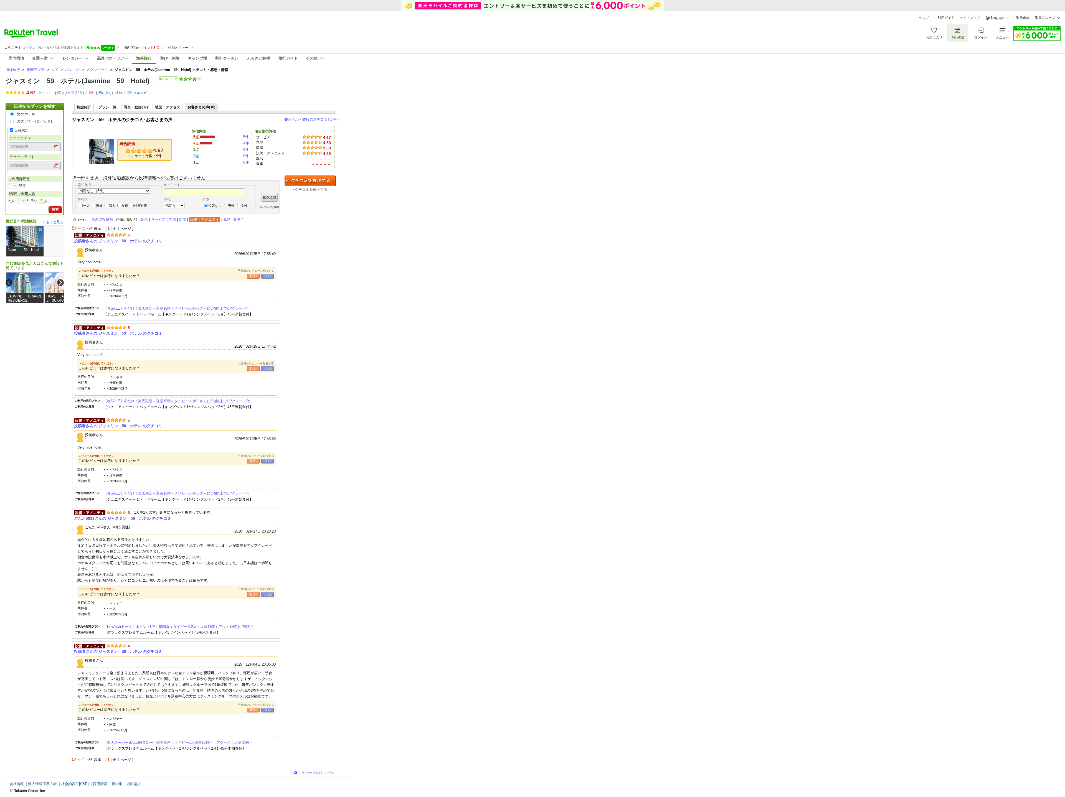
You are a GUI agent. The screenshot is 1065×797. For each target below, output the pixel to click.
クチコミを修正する (311, 189)
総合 (144, 219)
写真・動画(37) (136, 107)
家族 (99, 206)
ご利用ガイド (944, 18)
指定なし (215, 206)
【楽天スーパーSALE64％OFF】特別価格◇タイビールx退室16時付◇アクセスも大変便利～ (177, 742)
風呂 (226, 219)
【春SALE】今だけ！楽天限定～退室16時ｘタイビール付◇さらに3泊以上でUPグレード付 (176, 308)
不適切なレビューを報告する (256, 270)
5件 (246, 137)
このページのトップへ (316, 773)
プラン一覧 (107, 107)
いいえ (267, 276)
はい (253, 276)
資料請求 (133, 784)
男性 (231, 206)
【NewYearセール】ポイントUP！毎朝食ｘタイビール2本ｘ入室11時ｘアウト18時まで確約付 (179, 627)
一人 (86, 206)
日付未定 (21, 130)
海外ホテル (26, 114)
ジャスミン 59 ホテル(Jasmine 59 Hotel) (77, 81)
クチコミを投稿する (310, 180)
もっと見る (55, 222)
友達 (124, 206)
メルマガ (140, 93)
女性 (244, 206)
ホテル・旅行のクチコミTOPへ (313, 119)
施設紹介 (84, 107)
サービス (158, 219)
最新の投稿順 (102, 219)
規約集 (116, 784)
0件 (246, 149)
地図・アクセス (167, 107)
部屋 (182, 219)
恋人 (112, 206)
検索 (55, 209)
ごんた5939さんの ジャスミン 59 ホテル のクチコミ (122, 518)
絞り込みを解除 (269, 206)
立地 (172, 219)
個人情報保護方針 (42, 784)
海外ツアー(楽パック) (34, 121)
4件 (246, 143)
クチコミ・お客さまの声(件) (61, 93)
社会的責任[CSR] (75, 784)
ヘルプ (924, 18)
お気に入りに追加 (108, 93)
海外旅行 (13, 70)
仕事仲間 (141, 206)
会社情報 (16, 784)
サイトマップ (970, 18)
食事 (237, 219)
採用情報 (100, 784)
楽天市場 (1023, 18)
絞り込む (269, 197)
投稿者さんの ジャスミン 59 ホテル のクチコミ (118, 241)
